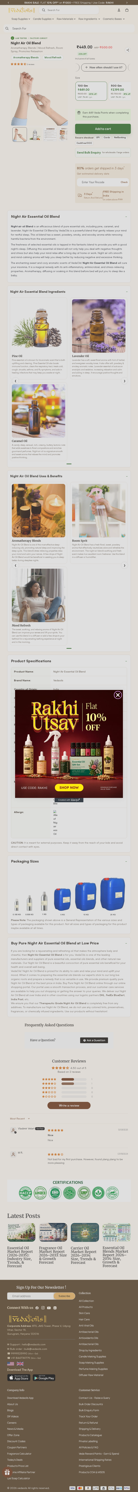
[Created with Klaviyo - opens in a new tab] (69, 800)
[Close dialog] (117, 695)
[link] (69, 744)
